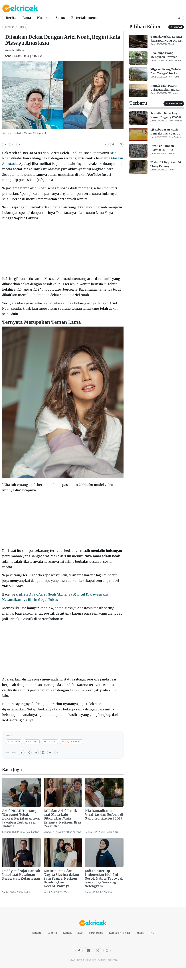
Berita (11, 18)
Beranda (9, 26)
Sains (60, 18)
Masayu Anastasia (71, 741)
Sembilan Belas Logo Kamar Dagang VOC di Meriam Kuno (165, 115)
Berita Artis (32, 741)
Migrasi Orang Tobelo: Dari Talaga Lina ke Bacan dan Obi (166, 71)
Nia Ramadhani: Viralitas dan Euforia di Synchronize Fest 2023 (104, 814)
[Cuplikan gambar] (21, 792)
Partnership (96, 932)
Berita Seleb (50, 741)
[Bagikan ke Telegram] (50, 752)
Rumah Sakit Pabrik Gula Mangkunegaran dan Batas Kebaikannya (166, 88)
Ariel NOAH (14, 741)
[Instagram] (88, 950)
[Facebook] (79, 950)
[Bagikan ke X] (29, 752)
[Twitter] (97, 950)
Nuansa (43, 18)
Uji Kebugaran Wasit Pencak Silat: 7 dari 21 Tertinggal (165, 132)
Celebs (22, 26)
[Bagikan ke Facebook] (22, 752)
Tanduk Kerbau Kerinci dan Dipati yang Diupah (166, 38)
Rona (26, 18)
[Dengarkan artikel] (5, 144)
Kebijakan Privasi (119, 932)
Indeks (140, 932)
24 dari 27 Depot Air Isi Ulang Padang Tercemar (165, 164)
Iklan (80, 932)
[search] (179, 18)
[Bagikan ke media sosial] (19, 144)
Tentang (37, 932)
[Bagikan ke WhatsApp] (43, 752)
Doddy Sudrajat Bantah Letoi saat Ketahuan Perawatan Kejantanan (21, 875)
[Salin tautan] (12, 144)
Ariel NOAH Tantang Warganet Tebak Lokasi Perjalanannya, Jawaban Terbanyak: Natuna (21, 818)
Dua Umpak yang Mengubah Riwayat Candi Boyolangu (163, 55)
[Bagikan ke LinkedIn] (36, 752)
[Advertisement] (63, 249)
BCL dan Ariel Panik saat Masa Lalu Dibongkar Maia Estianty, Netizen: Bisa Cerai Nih (62, 818)
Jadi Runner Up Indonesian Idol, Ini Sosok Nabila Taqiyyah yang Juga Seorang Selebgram (104, 878)
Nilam (20, 50)
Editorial (52, 932)
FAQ (151, 932)
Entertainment (84, 18)
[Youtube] (107, 950)
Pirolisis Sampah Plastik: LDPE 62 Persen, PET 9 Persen (165, 148)
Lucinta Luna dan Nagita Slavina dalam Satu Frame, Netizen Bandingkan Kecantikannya (61, 878)
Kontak (67, 932)
